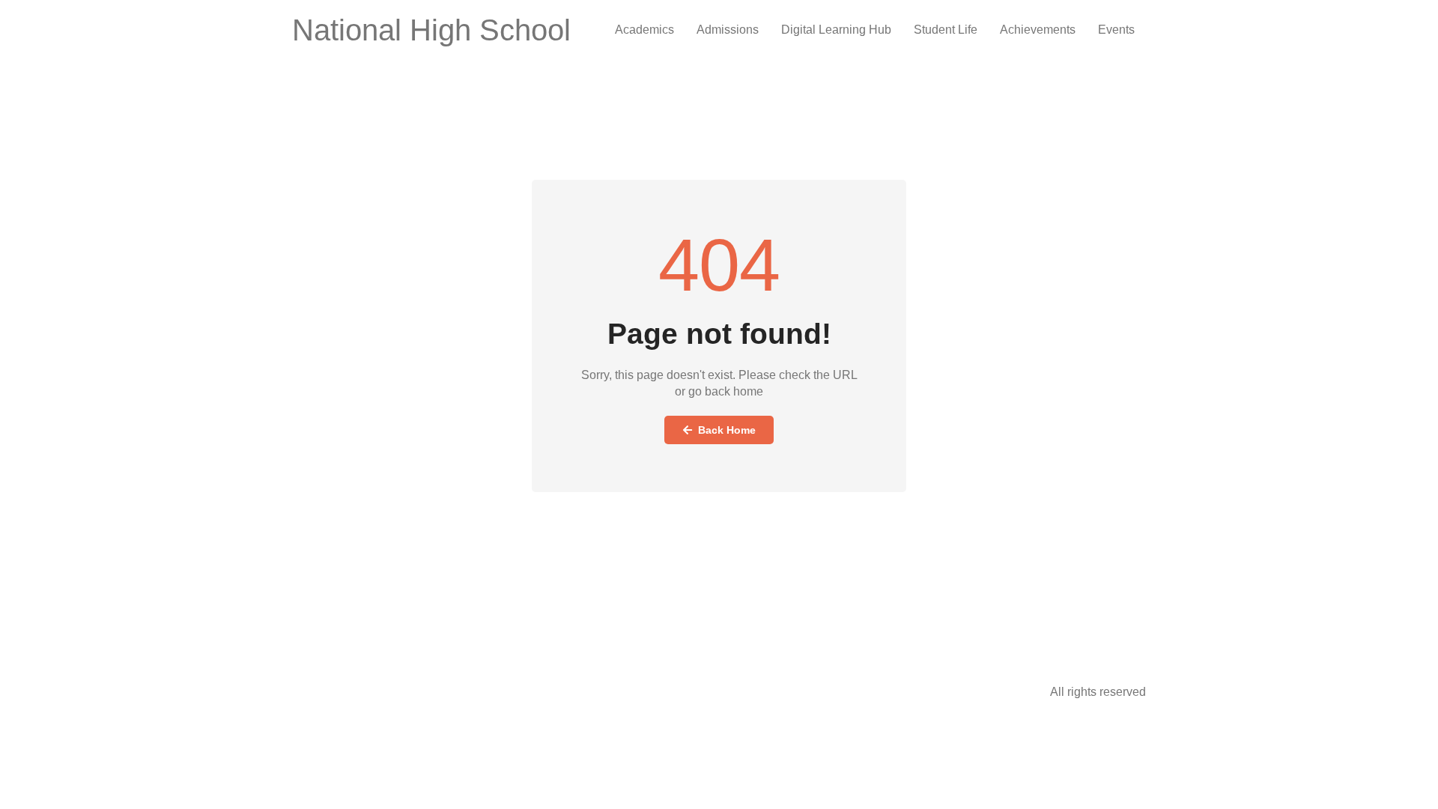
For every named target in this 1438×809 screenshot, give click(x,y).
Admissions (728, 29)
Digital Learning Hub (836, 29)
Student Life (945, 29)
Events (1116, 29)
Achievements (1038, 29)
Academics (644, 29)
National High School (431, 29)
